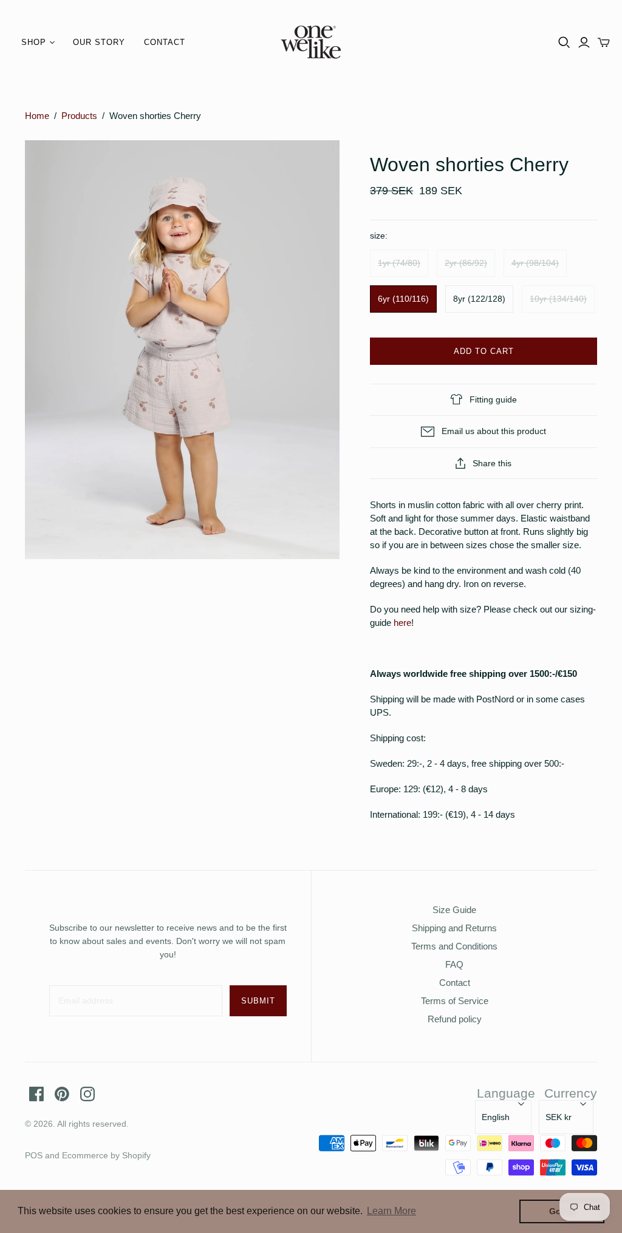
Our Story (99, 42)
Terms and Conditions (454, 946)
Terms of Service (454, 1001)
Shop (33, 42)
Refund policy (455, 1019)
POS (34, 1155)
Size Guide (454, 910)
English (496, 1117)
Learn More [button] (391, 1211)
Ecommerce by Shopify (106, 1155)
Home (37, 115)
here (402, 622)
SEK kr (558, 1117)
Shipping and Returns (454, 928)
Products (79, 115)
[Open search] (564, 42)
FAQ (454, 964)
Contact (164, 42)
